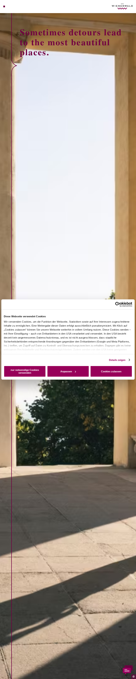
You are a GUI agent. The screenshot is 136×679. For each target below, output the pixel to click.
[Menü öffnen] (4, 6)
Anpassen (66, 371)
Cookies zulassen (111, 371)
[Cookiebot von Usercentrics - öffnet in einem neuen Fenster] (117, 304)
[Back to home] (122, 6)
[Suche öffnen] (17, 6)
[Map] (10, 6)
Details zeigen (117, 360)
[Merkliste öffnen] (13, 6)
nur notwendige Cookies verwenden (25, 371)
